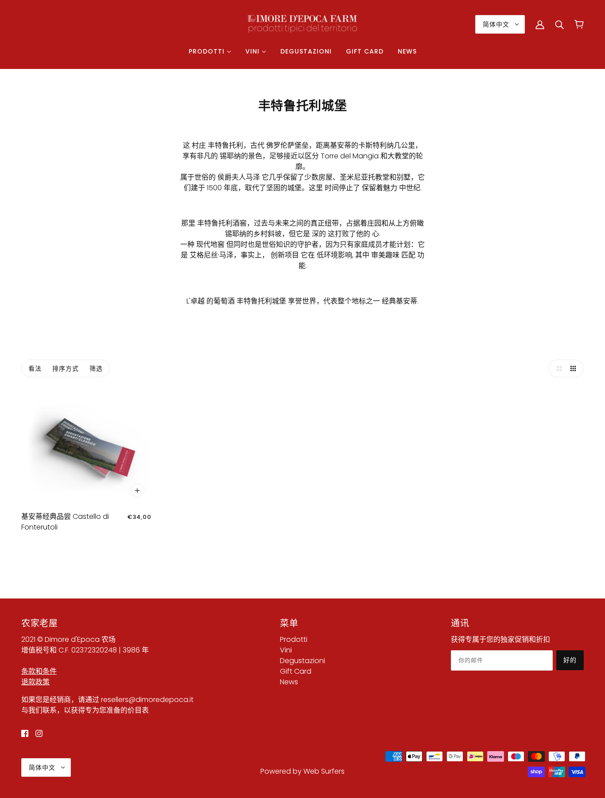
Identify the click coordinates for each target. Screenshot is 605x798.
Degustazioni (302, 661)
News (289, 682)
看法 (35, 368)
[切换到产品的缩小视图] (575, 368)
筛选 (96, 368)
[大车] (579, 24)
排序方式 (65, 368)
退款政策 (35, 682)
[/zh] (302, 24)
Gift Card (295, 671)
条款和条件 (39, 671)
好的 (570, 660)
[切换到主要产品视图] (557, 368)
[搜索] (559, 24)
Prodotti (293, 639)
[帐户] (539, 24)
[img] (25, 733)
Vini (286, 650)
